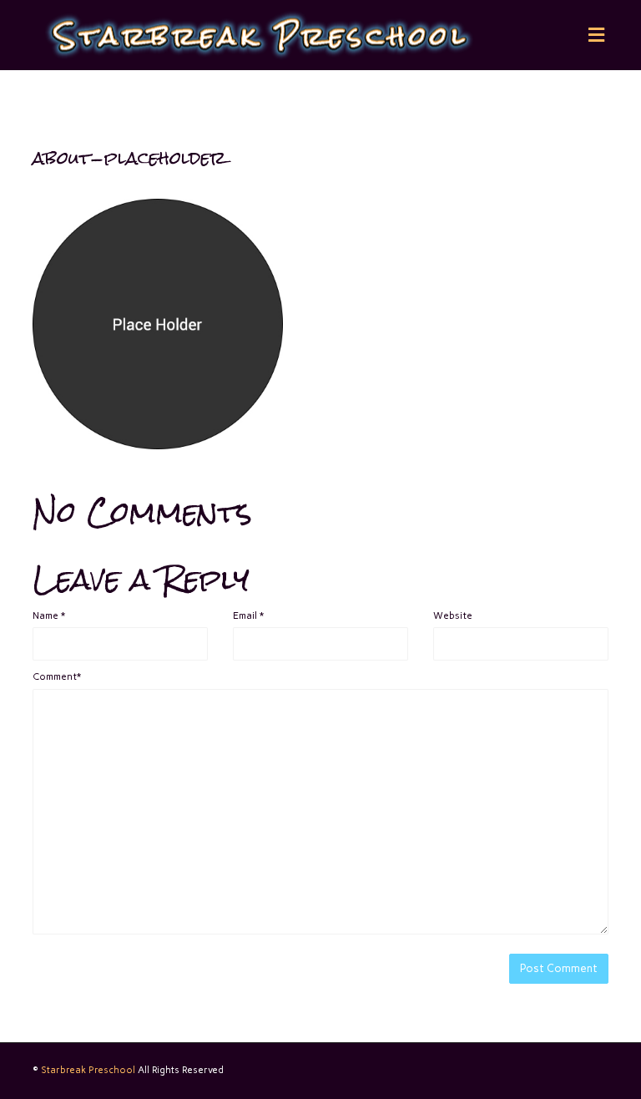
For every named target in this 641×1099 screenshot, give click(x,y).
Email (248, 615)
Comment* (57, 676)
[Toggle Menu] (596, 36)
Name (49, 615)
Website (452, 615)
